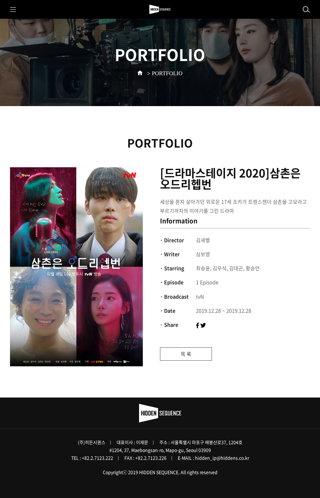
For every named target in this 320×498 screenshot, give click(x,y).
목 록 (186, 354)
